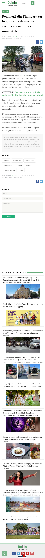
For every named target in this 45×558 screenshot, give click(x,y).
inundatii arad (17, 161)
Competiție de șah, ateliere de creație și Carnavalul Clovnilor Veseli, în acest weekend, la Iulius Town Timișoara (22, 386)
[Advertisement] (22, 245)
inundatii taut (8, 165)
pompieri (28, 165)
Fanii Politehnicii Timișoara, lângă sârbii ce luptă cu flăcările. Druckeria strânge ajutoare (22, 517)
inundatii (6, 161)
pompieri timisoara (9, 170)
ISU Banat (19, 165)
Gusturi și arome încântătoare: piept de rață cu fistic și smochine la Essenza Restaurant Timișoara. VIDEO (22, 439)
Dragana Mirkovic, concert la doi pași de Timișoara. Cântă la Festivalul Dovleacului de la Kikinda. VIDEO (22, 466)
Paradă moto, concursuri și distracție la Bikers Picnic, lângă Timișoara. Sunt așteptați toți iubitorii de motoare (23, 333)
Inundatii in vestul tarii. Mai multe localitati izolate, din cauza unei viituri (22, 94)
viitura (21, 170)
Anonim (14, 36)
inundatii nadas (29, 161)
